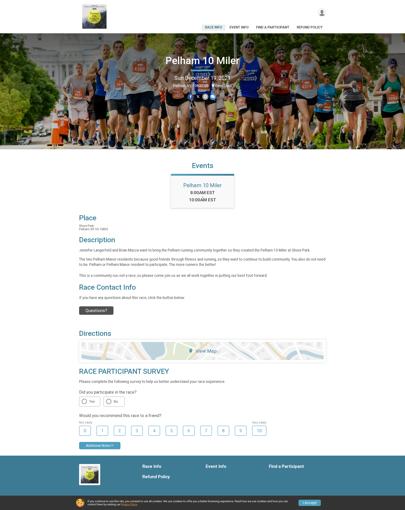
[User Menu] (322, 12)
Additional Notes (98, 446)
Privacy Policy (129, 504)
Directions (223, 86)
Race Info (213, 27)
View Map (206, 351)
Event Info (239, 27)
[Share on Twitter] (198, 97)
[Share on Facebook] (191, 97)
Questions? (96, 310)
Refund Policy (310, 27)
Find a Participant (272, 27)
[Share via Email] (205, 97)
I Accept (310, 503)
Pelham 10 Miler (202, 61)
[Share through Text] (213, 97)
